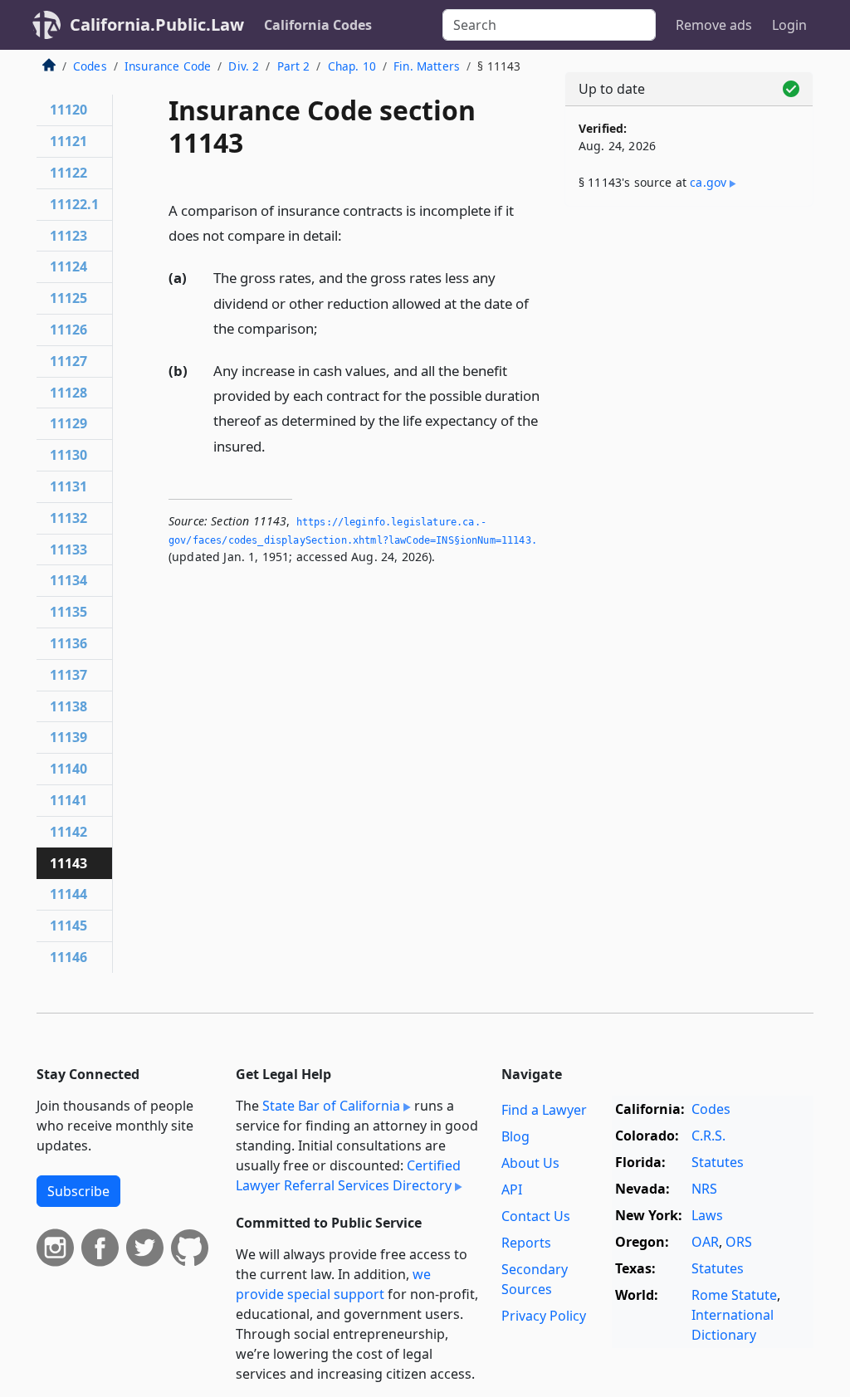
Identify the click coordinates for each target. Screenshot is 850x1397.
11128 (68, 392)
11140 (68, 769)
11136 (68, 643)
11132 (68, 518)
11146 (68, 957)
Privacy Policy (543, 1316)
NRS (704, 1189)
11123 (68, 236)
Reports (526, 1242)
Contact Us (535, 1216)
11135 (68, 612)
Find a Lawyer (544, 1110)
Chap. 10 (352, 66)
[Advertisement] (688, 333)
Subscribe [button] (78, 1191)
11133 (68, 549)
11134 (68, 580)
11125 (68, 298)
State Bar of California (331, 1106)
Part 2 (293, 66)
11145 (68, 925)
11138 (68, 706)
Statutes (717, 1162)
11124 (68, 266)
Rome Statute (734, 1295)
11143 (68, 863)
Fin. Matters (426, 66)
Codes (90, 66)
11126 (68, 329)
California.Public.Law (157, 24)
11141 (68, 800)
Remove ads (714, 25)
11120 (68, 109)
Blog (515, 1136)
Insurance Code (168, 66)
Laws (707, 1215)
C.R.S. (708, 1135)
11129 (68, 423)
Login (789, 25)
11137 (68, 675)
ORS (738, 1242)
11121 (68, 141)
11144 (68, 894)
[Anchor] (351, 234)
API (511, 1189)
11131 (68, 486)
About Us (530, 1163)
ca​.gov (708, 182)
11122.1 (74, 204)
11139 (68, 737)
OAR (705, 1242)
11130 (68, 455)
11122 (68, 173)
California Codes (318, 25)
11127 (68, 361)
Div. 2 (243, 66)
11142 (68, 832)
